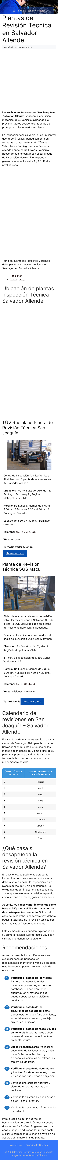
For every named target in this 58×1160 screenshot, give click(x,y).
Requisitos (16, 275)
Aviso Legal (16, 1145)
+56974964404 (25, 684)
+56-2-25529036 (26, 531)
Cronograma (17, 279)
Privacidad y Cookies (37, 1145)
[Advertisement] (29, 80)
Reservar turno (15, 553)
